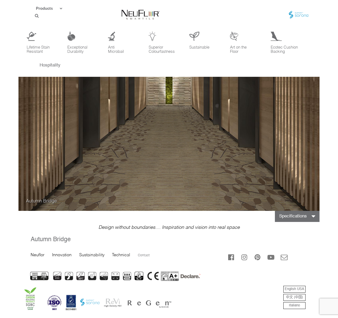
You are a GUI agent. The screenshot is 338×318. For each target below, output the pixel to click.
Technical (121, 255)
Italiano (294, 305)
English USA (294, 289)
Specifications (293, 216)
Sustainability (92, 255)
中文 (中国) (294, 297)
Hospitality (50, 65)
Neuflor (37, 255)
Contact (144, 255)
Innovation (62, 255)
